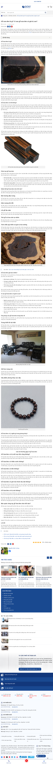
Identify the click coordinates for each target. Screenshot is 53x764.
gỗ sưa (9, 48)
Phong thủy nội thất (8, 599)
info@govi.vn (47, 696)
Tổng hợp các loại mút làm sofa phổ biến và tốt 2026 (8, 578)
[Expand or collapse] (50, 38)
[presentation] (48, 558)
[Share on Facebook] (8, 26)
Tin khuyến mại (7, 608)
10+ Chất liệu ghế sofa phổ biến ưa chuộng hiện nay (26, 578)
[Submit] (45, 12)
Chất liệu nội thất (12, 15)
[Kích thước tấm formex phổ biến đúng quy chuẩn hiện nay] (44, 571)
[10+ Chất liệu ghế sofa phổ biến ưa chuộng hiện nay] (26, 571)
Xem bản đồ (14, 712)
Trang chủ (5, 15)
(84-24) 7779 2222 (33, 696)
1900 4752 (19, 696)
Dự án (5, 606)
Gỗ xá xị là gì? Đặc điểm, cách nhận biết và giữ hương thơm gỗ (18, 536)
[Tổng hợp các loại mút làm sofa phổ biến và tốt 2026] (9, 571)
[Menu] (2, 7)
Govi (30, 32)
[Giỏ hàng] (51, 7)
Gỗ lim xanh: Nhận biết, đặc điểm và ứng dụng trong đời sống (17, 534)
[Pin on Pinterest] (12, 26)
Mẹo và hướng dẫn (8, 601)
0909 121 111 (7, 696)
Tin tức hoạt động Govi (9, 610)
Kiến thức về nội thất (8, 593)
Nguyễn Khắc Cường (14, 548)
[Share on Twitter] (10, 26)
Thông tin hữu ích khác (9, 603)
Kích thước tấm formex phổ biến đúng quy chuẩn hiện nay (44, 578)
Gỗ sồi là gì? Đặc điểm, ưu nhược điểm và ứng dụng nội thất (17, 538)
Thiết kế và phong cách (9, 597)
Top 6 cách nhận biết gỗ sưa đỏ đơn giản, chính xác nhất (21, 269)
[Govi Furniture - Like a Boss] (26, 7)
